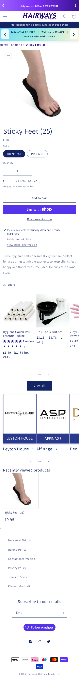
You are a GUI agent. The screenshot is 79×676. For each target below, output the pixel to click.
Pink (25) (37, 154)
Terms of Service (18, 577)
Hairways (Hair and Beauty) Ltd (43, 674)
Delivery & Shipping (20, 540)
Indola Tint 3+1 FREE (23, 31)
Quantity (8, 163)
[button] (5, 16)
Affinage (44, 448)
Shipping (7, 186)
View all (39, 386)
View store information (22, 245)
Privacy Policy (17, 568)
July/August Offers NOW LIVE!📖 (39, 6)
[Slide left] (30, 374)
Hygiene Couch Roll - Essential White (17, 334)
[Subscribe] (62, 613)
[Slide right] (48, 374)
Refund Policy (17, 549)
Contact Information (21, 559)
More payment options (39, 219)
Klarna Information (20, 586)
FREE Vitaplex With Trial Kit (39, 36)
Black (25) (14, 154)
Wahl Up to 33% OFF (53, 31)
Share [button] (11, 284)
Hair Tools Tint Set (49, 332)
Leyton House (16, 448)
